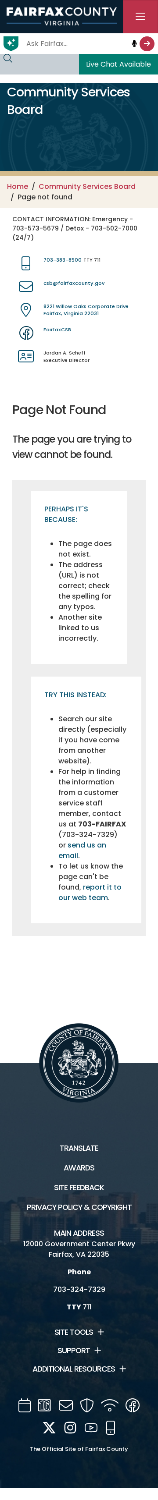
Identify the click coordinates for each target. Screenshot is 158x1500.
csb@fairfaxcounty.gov (73, 283)
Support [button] (73, 1350)
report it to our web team (90, 892)
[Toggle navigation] (140, 16)
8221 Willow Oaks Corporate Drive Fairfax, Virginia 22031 (86, 310)
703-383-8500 (62, 259)
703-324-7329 (79, 1289)
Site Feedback (79, 1187)
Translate (79, 1148)
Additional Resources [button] (73, 1369)
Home (17, 186)
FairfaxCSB (57, 329)
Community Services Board (87, 186)
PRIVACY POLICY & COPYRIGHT (79, 1207)
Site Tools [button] (73, 1332)
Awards (79, 1168)
